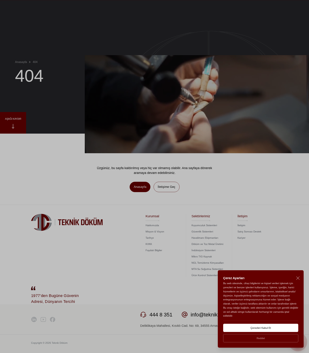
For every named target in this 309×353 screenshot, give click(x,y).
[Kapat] (297, 278)
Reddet (261, 338)
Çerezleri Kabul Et (261, 327)
